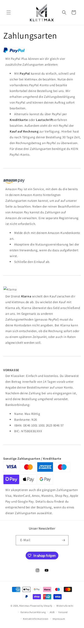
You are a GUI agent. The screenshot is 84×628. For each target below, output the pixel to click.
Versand (63, 612)
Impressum (59, 618)
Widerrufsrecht (64, 605)
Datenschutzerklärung (33, 612)
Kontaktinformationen (35, 618)
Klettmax (24, 605)
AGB (52, 612)
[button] (8, 12)
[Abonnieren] (63, 540)
